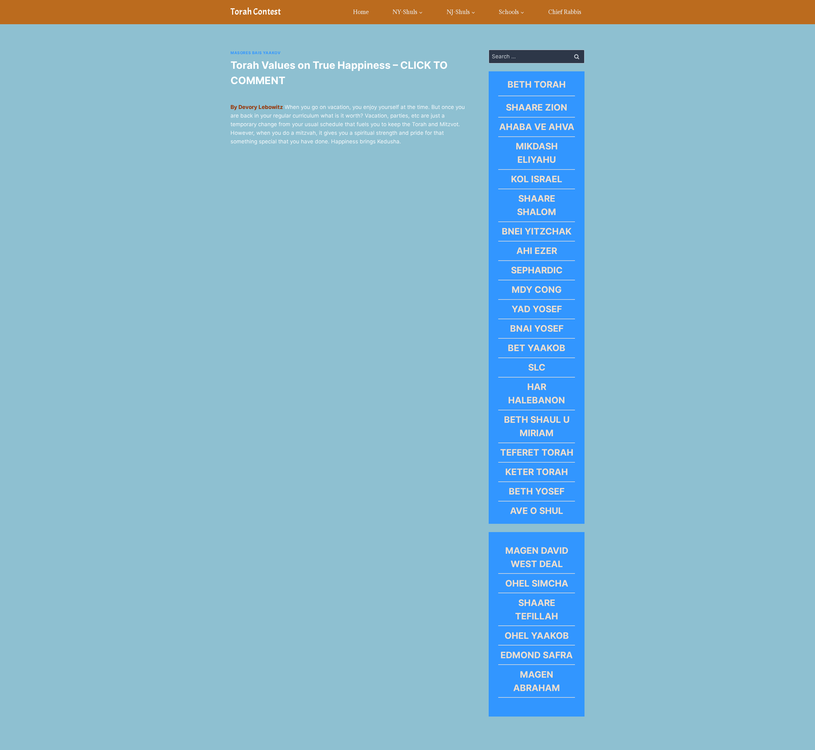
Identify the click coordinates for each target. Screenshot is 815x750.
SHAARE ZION (536, 107)
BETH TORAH (536, 84)
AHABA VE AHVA (536, 126)
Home (361, 12)
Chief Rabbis (564, 12)
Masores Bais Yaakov (255, 52)
